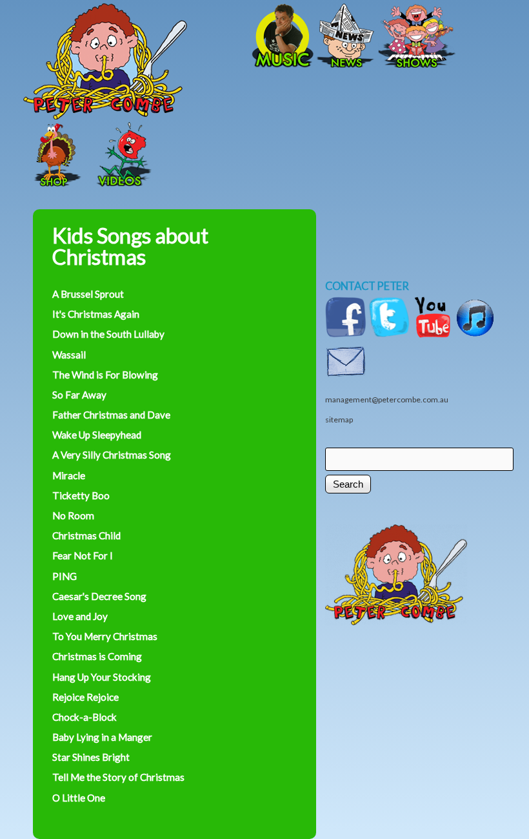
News (345, 36)
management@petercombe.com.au (386, 399)
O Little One (78, 797)
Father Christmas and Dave (111, 414)
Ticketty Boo (81, 495)
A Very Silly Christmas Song (111, 455)
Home (149, 36)
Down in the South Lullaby (108, 334)
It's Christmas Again (95, 314)
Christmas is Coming (97, 656)
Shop (55, 155)
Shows (417, 36)
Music (281, 36)
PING (64, 576)
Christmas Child (86, 535)
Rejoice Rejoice (85, 697)
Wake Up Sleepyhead (96, 434)
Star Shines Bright (91, 757)
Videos (120, 155)
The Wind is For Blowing (105, 374)
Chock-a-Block (84, 717)
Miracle (68, 475)
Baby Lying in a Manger (102, 737)
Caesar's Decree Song (99, 596)
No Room (73, 515)
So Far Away (79, 394)
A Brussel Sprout (88, 294)
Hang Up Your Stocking (101, 677)
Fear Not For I (82, 555)
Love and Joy (80, 616)
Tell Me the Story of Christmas (118, 777)
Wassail (69, 354)
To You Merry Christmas (104, 636)
